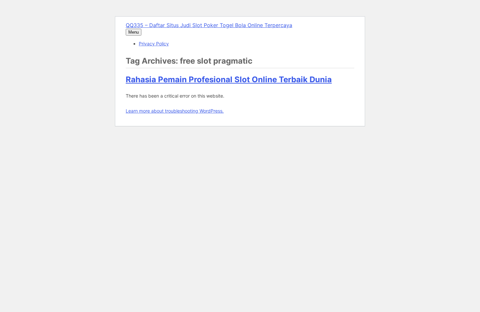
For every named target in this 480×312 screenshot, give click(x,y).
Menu (133, 32)
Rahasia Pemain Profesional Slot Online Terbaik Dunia (229, 79)
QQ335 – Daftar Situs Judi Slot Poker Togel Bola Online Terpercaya (209, 25)
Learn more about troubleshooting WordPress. (175, 111)
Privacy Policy (154, 43)
